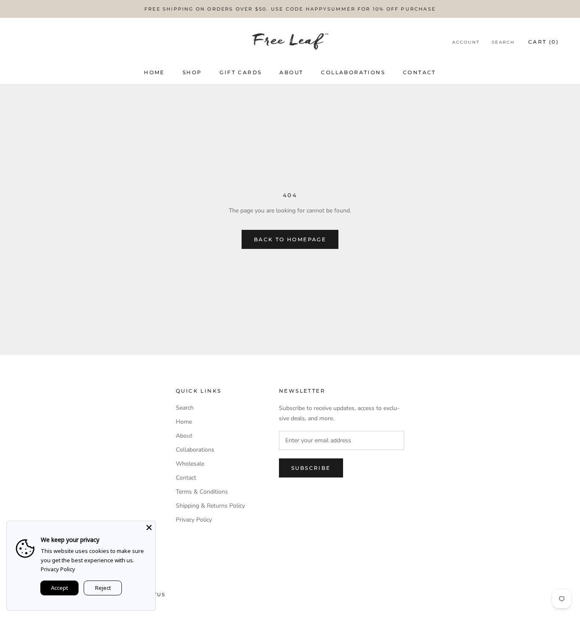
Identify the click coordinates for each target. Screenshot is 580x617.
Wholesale (190, 464)
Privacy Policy (194, 520)
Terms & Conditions (202, 492)
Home (154, 72)
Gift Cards (241, 72)
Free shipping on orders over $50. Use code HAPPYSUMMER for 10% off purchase (290, 9)
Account (466, 42)
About (291, 72)
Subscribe (311, 468)
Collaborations (353, 72)
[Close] (149, 527)
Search (503, 42)
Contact (419, 72)
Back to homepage (290, 239)
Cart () (543, 42)
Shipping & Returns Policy (210, 506)
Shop (192, 72)
